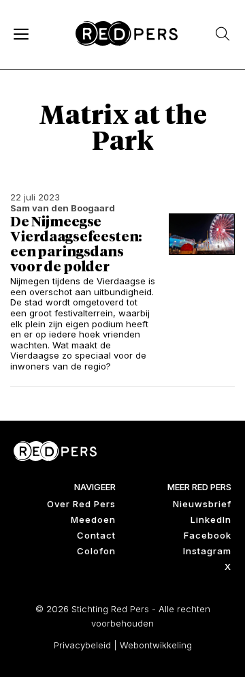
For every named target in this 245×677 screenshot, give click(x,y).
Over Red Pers (81, 503)
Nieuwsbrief (202, 503)
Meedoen (93, 519)
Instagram (207, 550)
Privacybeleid (82, 645)
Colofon (96, 550)
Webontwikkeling (156, 645)
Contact (96, 535)
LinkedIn (211, 519)
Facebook (207, 535)
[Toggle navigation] (20, 33)
